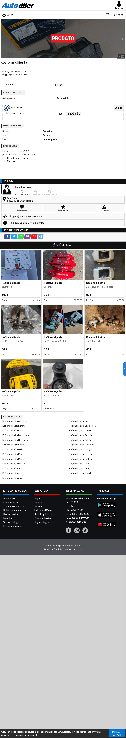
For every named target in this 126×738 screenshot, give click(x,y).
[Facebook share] (7, 236)
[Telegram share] (40, 236)
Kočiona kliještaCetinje (80, 430)
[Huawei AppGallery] (106, 525)
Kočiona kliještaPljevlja (80, 454)
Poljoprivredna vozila (14, 510)
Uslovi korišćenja (43, 510)
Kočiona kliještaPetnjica (81, 449)
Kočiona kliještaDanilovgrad (16, 435)
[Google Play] (106, 505)
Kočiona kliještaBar (78, 421)
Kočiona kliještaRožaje (13, 463)
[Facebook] (68, 530)
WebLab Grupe (72, 545)
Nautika (7, 518)
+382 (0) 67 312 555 (77, 514)
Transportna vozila (13, 506)
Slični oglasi (64, 245)
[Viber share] (27, 236)
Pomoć (38, 506)
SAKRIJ (118, 107)
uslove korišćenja (9, 735)
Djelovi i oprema (12, 526)
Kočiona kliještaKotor (13, 444)
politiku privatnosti (28, 735)
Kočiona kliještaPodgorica (82, 459)
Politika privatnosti (44, 514)
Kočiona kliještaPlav (12, 454)
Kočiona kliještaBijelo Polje (82, 425)
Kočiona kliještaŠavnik (80, 473)
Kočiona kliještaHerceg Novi (16, 440)
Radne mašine (11, 514)
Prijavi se (39, 498)
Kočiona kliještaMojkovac (81, 444)
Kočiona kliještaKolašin (80, 440)
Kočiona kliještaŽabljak (13, 478)
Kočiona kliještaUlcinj (79, 468)
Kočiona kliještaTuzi (12, 468)
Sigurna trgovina (43, 522)
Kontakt (39, 502)
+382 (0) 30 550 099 (77, 518)
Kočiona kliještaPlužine (13, 459)
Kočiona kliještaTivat (79, 463)
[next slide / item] (123, 39)
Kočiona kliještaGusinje (80, 435)
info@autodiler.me (76, 522)
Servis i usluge (11, 522)
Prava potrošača (43, 518)
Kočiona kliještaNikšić (13, 449)
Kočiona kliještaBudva (13, 430)
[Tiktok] (85, 530)
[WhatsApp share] (20, 236)
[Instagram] (77, 530)
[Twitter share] (14, 236)
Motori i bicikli (10, 502)
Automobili (9, 498)
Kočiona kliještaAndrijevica (15, 421)
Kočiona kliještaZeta (12, 473)
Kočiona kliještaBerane (14, 425)
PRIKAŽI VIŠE (73, 113)
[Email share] (34, 236)
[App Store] (106, 515)
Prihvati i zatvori (117, 733)
